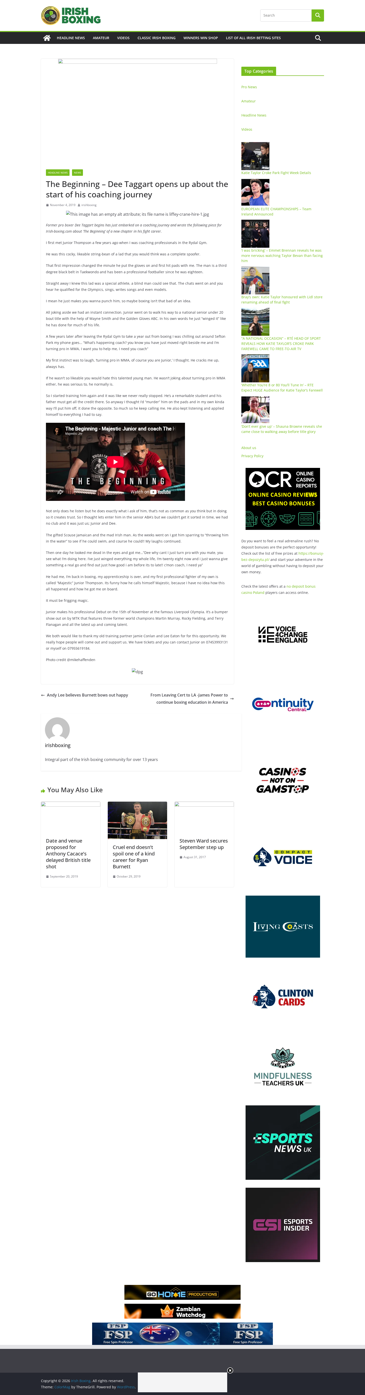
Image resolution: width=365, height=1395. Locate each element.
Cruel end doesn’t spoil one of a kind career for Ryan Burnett (134, 857)
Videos (123, 37)
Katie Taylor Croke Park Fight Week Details (276, 172)
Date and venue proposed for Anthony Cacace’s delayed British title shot (68, 853)
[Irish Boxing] (47, 38)
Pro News (249, 87)
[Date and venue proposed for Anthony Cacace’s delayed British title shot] (70, 805)
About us (248, 447)
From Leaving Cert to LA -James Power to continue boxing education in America (189, 698)
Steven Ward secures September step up (204, 843)
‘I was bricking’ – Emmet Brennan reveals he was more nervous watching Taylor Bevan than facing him (282, 255)
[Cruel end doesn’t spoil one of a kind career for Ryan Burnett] (137, 805)
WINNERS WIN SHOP (200, 37)
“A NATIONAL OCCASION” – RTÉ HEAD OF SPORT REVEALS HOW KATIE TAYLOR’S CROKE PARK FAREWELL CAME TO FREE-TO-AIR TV (281, 343)
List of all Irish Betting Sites (253, 37)
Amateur (101, 37)
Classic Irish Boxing (157, 37)
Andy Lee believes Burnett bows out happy (87, 695)
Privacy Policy (252, 456)
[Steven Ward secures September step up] (204, 805)
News (77, 172)
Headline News (71, 37)
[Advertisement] (182, 1382)
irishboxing (89, 205)
